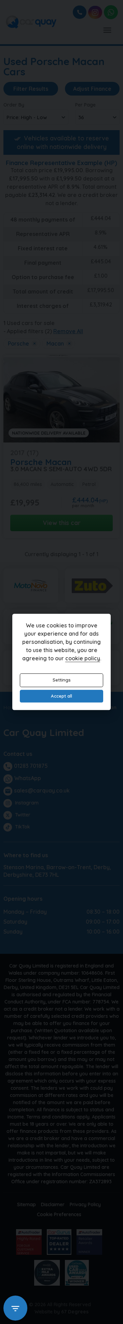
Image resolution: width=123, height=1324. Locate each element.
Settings (62, 680)
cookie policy (82, 658)
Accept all (61, 696)
